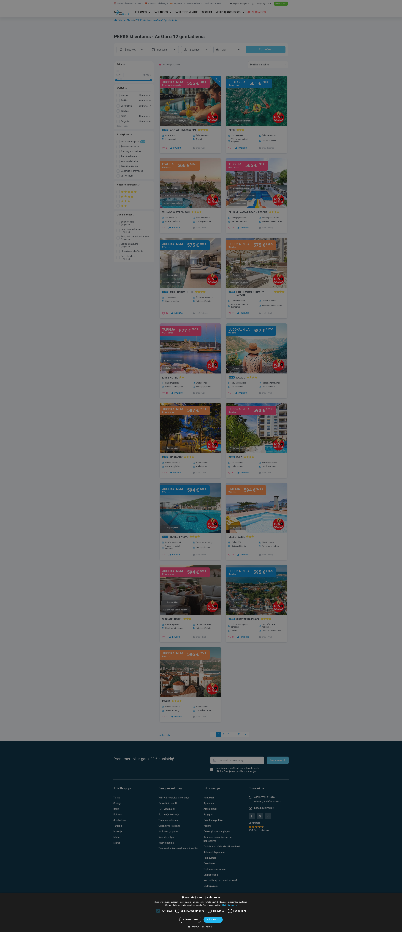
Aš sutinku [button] (213, 920)
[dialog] (201, 912)
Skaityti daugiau (229, 905)
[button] (201, 926)
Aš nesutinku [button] (190, 920)
